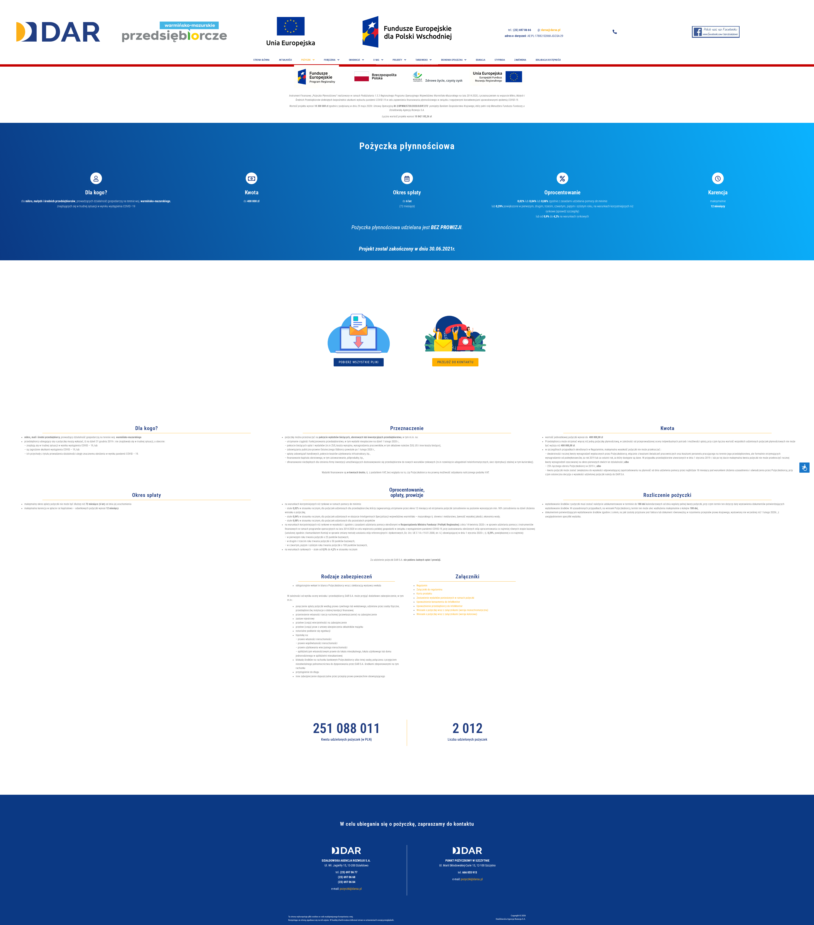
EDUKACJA (480, 60)
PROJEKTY (397, 60)
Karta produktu (424, 593)
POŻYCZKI (306, 60)
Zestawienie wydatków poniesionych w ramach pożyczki (445, 597)
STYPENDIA (500, 60)
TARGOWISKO (421, 60)
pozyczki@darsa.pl (351, 888)
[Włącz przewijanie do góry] (805, 916)
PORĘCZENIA (329, 60)
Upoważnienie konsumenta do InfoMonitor (438, 601)
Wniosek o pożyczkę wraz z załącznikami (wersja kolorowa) (447, 614)
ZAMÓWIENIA (520, 60)
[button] (308, 60)
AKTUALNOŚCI (285, 60)
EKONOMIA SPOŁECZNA (452, 60)
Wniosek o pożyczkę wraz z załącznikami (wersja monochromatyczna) (452, 610)
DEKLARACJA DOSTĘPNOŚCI (548, 60)
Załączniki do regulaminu (429, 589)
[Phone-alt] (614, 32)
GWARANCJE (354, 60)
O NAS (376, 60)
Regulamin (422, 585)
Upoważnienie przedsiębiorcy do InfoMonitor (440, 606)
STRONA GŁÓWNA (261, 60)
